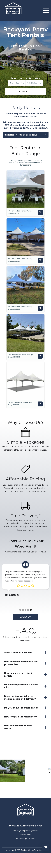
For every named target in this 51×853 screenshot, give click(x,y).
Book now (25, 617)
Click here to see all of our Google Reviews (25, 552)
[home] (13, 10)
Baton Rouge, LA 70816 (25, 839)
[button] (46, 11)
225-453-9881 (25, 835)
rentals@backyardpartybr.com (25, 831)
